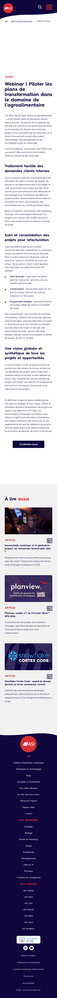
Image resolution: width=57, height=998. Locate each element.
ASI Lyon (28, 903)
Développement (28, 858)
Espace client (28, 807)
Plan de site (28, 976)
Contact (28, 813)
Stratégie (28, 826)
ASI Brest (28, 916)
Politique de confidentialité (28, 962)
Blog (28, 775)
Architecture (28, 852)
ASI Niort (28, 922)
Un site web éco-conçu (28, 794)
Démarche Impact (28, 801)
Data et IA (29, 865)
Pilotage (28, 833)
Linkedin (25, 948)
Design (28, 846)
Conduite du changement (29, 877)
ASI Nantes (28, 890)
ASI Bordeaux (28, 928)
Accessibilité (28, 983)
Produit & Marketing (28, 839)
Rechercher (40, 7)
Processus (28, 871)
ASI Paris (28, 897)
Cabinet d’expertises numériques (28, 763)
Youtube (31, 948)
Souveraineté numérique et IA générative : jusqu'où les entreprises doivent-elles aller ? (28, 548)
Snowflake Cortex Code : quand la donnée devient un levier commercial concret (28, 683)
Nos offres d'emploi (29, 788)
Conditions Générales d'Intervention (28, 969)
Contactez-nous (28, 444)
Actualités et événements (28, 782)
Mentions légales (28, 955)
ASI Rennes (28, 909)
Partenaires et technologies (28, 769)
